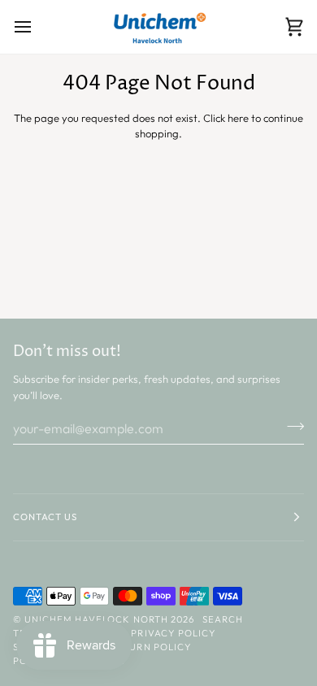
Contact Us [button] (45, 517)
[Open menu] (37, 27)
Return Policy (150, 647)
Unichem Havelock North (96, 619)
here (238, 117)
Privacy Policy (173, 633)
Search (222, 619)
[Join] (290, 426)
